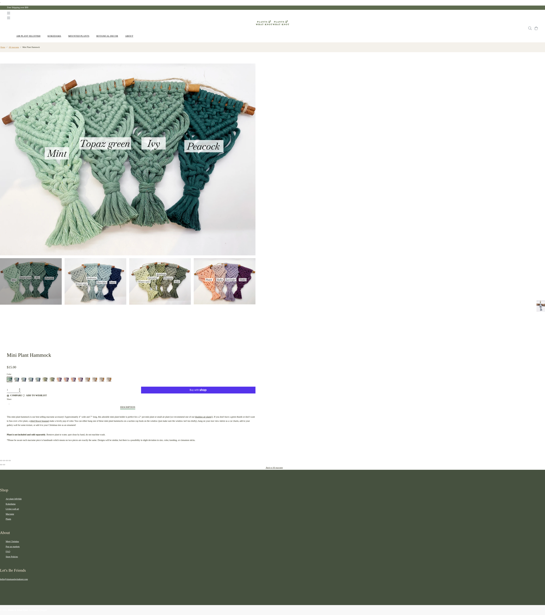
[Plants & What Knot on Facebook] (1, 586)
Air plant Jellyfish (14, 499)
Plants (8, 519)
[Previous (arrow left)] (1, 464)
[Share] (4, 460)
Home (2, 47)
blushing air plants (203, 417)
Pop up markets (13, 546)
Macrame (10, 514)
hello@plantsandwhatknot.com (14, 579)
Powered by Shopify (38, 610)
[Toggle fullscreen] (7, 460)
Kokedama (10, 504)
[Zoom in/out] (10, 460)
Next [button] (253, 300)
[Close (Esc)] (1, 460)
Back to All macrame (274, 468)
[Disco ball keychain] (540, 306)
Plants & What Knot (18, 610)
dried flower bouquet (39, 421)
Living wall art (12, 509)
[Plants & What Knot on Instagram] (7, 586)
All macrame (14, 47)
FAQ (8, 551)
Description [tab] (127, 407)
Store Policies (12, 556)
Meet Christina (12, 541)
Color (9, 374)
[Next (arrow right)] (4, 464)
